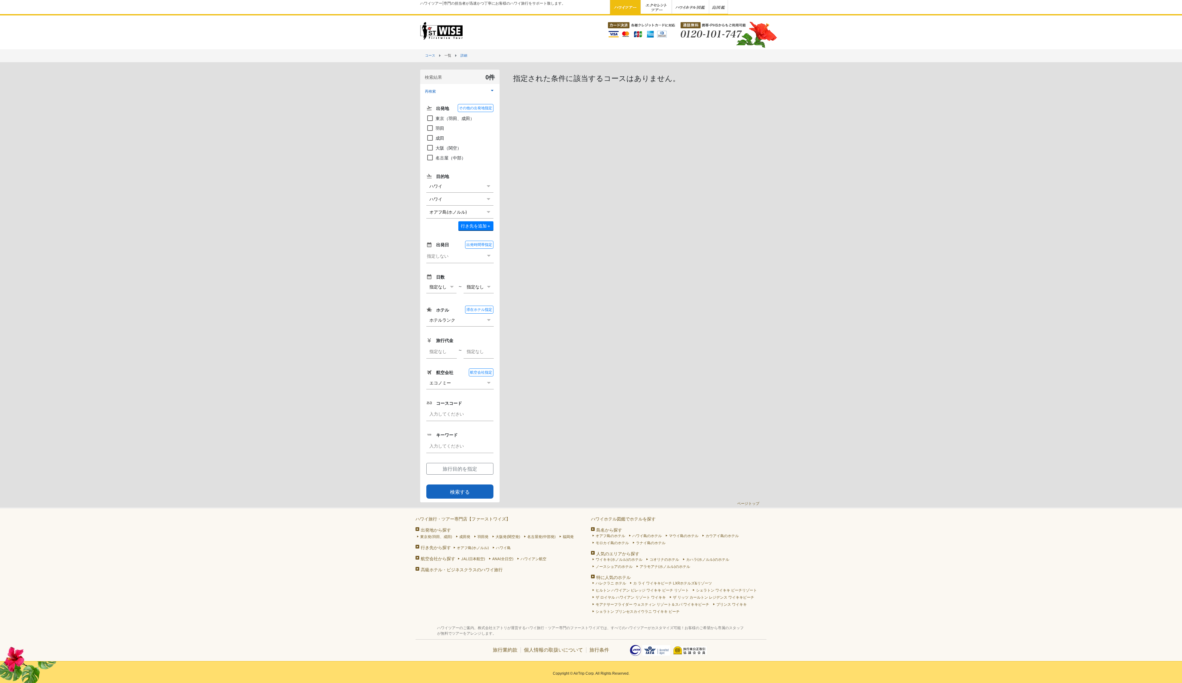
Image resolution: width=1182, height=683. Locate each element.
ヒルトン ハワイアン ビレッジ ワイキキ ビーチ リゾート (642, 590)
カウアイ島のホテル (722, 535)
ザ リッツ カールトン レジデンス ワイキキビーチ (713, 597)
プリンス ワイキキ (731, 604)
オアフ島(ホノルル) (473, 547)
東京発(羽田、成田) (436, 536)
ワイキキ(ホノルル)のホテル (619, 559)
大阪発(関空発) (508, 536)
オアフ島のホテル (610, 535)
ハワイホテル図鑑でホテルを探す (623, 518)
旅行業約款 (505, 650)
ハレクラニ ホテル (611, 583)
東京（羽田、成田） (455, 118)
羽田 (440, 128)
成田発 (464, 536)
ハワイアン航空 (533, 558)
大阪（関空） (448, 148)
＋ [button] (476, 225)
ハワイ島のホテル (647, 535)
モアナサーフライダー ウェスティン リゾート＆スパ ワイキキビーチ (652, 604)
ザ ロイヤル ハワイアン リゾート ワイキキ (631, 597)
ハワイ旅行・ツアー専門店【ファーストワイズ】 (463, 518)
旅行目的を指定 (460, 469)
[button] (460, 91)
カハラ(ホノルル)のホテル (707, 559)
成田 (440, 138)
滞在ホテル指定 (479, 309)
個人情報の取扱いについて (553, 650)
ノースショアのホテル (614, 566)
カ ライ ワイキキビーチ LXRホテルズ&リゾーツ (672, 583)
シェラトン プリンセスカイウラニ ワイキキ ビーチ (638, 611)
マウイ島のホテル (683, 535)
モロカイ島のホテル (612, 542)
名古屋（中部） (451, 157)
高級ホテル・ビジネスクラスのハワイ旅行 (462, 569)
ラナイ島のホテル (650, 542)
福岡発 (568, 536)
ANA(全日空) (502, 558)
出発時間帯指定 (479, 244)
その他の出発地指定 (475, 108)
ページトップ (748, 503)
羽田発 (482, 536)
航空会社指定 (481, 372)
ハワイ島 (503, 547)
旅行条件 (599, 650)
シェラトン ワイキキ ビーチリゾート (726, 590)
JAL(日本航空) (473, 558)
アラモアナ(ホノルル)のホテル (665, 566)
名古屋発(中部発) (541, 536)
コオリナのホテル (664, 559)
